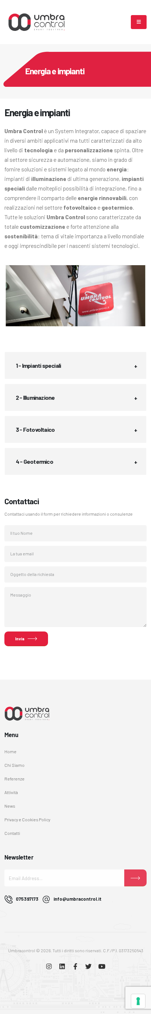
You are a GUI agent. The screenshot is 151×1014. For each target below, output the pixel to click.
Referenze (14, 778)
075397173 (27, 899)
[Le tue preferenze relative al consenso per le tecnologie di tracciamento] (138, 1001)
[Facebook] (75, 967)
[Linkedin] (62, 967)
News (9, 805)
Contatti (12, 833)
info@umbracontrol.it (78, 899)
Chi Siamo (14, 765)
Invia (20, 638)
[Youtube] (102, 967)
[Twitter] (88, 967)
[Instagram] (49, 967)
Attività (11, 792)
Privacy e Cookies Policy (27, 819)
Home (10, 751)
